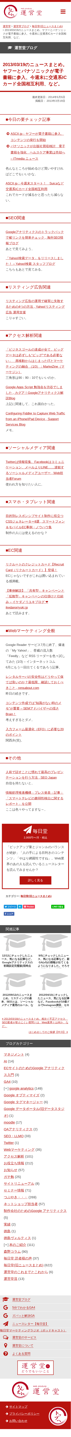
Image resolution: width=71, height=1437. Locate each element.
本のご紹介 (17, 1245)
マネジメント (14, 1054)
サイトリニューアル (19, 1184)
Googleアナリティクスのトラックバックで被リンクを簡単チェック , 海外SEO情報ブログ (35, 237)
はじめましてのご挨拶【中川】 (47, 1032)
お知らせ (10, 1170)
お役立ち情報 (14, 1163)
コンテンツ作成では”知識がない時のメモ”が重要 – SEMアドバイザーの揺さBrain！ (33, 708)
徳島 (7, 1231)
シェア (10, 914)
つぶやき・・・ (16, 1197)
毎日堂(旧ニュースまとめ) (36, 896)
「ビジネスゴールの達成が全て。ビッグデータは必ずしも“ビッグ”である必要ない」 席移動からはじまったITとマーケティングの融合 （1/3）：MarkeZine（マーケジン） (35, 361)
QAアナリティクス (18, 1129)
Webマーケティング (19, 1150)
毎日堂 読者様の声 (18, 1258)
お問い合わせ (18, 1420)
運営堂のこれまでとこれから (26, 1272)
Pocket (30, 907)
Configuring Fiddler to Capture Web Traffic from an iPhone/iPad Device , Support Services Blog (35, 419)
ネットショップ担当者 (21, 1204)
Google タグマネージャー (23, 1102)
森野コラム (12, 1251)
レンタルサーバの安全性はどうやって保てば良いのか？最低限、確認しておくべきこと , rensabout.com (34, 682)
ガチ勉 (9, 1177)
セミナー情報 (14, 1190)
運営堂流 (10, 1279)
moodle (9, 1122)
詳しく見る (35, 880)
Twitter (9, 1143)
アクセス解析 (14, 1156)
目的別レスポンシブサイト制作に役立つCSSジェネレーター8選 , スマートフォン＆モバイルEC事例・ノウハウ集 (35, 521)
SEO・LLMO (14, 1136)
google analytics (21, 1088)
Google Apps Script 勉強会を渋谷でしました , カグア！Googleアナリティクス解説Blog (34, 392)
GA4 (7, 1082)
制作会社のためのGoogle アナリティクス (35, 1211)
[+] (6, 1088)
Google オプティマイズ (21, 1095)
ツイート (12, 907)
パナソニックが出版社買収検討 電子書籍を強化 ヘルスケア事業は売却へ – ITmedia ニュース (38, 152)
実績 (7, 1224)
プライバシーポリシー (24, 1413)
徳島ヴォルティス (17, 1238)
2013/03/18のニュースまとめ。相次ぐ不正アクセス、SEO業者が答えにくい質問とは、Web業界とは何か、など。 (35, 1022)
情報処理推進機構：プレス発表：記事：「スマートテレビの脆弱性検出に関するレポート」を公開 (34, 798)
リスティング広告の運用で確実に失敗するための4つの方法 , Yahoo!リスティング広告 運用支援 (35, 306)
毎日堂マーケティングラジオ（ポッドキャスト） (33, 1330)
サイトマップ (18, 1406)
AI (5, 1061)
